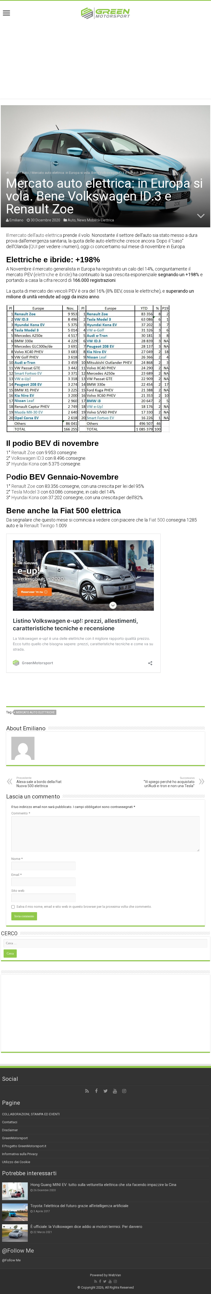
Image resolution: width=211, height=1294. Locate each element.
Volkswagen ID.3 (27, 458)
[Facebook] (96, 1091)
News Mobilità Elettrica (95, 220)
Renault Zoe (23, 452)
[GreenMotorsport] (105, 12)
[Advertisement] (105, 63)
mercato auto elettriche (35, 712)
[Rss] (87, 1091)
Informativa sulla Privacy (20, 1154)
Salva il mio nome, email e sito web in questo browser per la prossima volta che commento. (84, 907)
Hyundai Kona (25, 463)
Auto (25, 173)
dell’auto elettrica (45, 235)
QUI (34, 246)
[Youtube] (115, 1091)
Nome (17, 859)
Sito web (17, 891)
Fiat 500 (157, 520)
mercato (18, 235)
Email (16, 875)
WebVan (114, 1275)
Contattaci (9, 1122)
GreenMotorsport (15, 1138)
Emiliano (16, 220)
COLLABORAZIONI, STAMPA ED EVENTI (31, 1114)
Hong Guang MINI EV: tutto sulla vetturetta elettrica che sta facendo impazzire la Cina (103, 1184)
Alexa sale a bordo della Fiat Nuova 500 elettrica (38, 782)
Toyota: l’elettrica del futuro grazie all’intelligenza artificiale (79, 1205)
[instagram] (124, 1091)
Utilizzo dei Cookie (16, 1162)
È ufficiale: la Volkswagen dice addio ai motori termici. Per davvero (86, 1226)
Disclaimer (10, 1130)
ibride (64, 274)
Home (14, 173)
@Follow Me (18, 1250)
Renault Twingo (39, 525)
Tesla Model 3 (25, 492)
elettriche (44, 274)
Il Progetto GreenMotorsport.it (24, 1146)
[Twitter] (105, 1091)
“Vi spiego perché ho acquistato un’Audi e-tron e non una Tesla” (169, 782)
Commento (20, 813)
